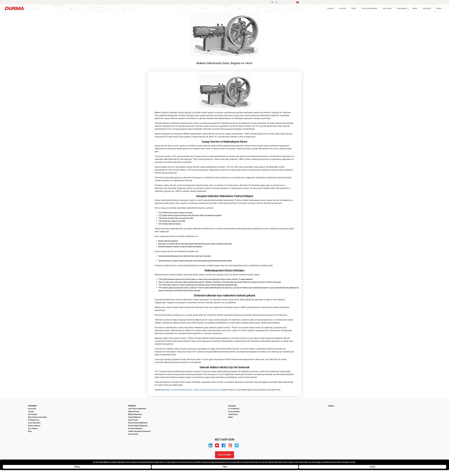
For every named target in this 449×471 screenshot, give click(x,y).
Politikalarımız (33, 420)
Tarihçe (31, 411)
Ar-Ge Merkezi (233, 409)
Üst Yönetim (32, 414)
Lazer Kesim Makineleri (137, 409)
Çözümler (232, 406)
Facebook (223, 445)
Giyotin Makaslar (134, 417)
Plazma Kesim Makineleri (138, 423)
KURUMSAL (32, 406)
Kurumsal (342, 8)
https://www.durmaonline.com (179, 390)
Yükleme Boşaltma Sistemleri (139, 431)
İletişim (439, 8)
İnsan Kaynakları (34, 423)
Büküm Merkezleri (135, 414)
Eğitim (230, 417)
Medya (415, 8)
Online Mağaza (402, 8)
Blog (30, 431)
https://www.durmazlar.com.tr (207, 390)
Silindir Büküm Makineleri (138, 426)
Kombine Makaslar (135, 428)
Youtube (217, 445)
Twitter (236, 445)
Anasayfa (330, 8)
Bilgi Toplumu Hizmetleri (37, 417)
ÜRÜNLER (132, 406)
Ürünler (353, 8)
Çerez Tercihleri (224, 455)
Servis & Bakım (234, 411)
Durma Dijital (387, 8)
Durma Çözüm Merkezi (369, 8)
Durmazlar (32, 409)
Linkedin (210, 445)
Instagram (230, 445)
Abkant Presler (133, 411)
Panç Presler (133, 420)
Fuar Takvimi (427, 8)
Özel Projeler (133, 434)
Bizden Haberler (34, 426)
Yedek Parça (233, 414)
